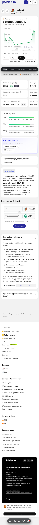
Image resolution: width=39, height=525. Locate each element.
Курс (12, 69)
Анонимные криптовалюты (13, 393)
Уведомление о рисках (10, 444)
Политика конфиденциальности (15, 489)
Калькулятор (32, 69)
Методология (7, 434)
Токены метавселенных (12, 406)
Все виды (7, 383)
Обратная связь (8, 348)
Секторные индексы (9, 437)
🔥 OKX (4, 420)
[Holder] (11, 460)
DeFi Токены (8, 396)
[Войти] (35, 2)
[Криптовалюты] (15, 521)
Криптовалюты (15, 314)
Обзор (5, 69)
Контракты (25, 74)
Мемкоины (26, 314)
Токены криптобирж (10, 386)
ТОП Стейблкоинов (10, 403)
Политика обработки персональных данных (19, 492)
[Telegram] (28, 460)
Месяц (22, 58)
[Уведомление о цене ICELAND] (7, 11)
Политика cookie (8, 447)
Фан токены (7, 409)
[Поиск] (26, 2)
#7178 (16, 86)
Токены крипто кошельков (13, 389)
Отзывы (5, 355)
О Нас (4, 342)
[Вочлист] (24, 521)
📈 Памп (5, 369)
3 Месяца (29, 58)
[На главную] (10, 521)
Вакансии (5, 345)
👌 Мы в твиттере (8, 338)
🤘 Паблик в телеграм (10, 332)
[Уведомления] (30, 2)
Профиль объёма (30, 61)
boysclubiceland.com (10, 74)
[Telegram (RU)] (31, 460)
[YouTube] (24, 460)
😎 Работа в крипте (9, 335)
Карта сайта (6, 352)
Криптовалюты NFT (10, 399)
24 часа (6, 58)
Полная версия (19, 226)
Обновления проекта (10, 358)
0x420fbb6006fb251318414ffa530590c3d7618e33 (26, 285)
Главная (5, 314)
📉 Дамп (5, 372)
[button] (19, 521)
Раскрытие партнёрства (11, 441)
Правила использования (13, 491)
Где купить (21, 69)
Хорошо (19, 514)
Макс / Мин (17, 61)
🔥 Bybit (5, 423)
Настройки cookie (8, 451)
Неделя (14, 58)
